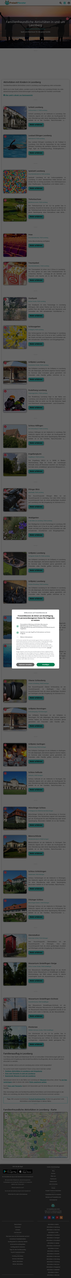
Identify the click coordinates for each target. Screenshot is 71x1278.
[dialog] (35, 639)
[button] (35, 637)
